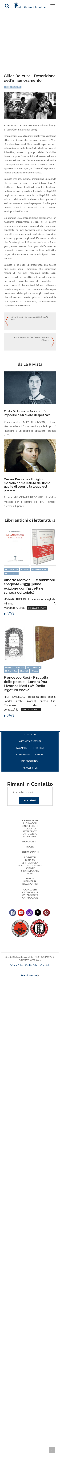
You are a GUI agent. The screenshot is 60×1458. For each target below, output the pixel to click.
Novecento (11, 573)
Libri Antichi (30, 820)
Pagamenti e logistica (30, 748)
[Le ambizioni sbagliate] (16, 546)
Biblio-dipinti (30, 851)
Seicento (30, 828)
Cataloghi (30, 889)
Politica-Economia (30, 865)
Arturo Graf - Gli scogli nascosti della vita (29, 318)
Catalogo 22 (30, 897)
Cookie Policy (32, 965)
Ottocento (30, 833)
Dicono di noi (30, 761)
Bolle (30, 846)
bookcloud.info (36, 970)
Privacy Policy (16, 965)
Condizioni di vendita (30, 754)
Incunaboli (30, 823)
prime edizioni (39, 569)
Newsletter (30, 767)
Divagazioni (30, 884)
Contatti (30, 734)
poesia (34, 671)
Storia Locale (30, 870)
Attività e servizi (30, 741)
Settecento (30, 831)
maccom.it (20, 970)
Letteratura (30, 862)
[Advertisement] (30, 42)
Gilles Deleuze (12, 87)
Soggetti (30, 857)
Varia (30, 873)
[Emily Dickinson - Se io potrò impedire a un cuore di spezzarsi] (30, 387)
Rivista (30, 878)
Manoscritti (30, 841)
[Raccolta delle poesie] (15, 644)
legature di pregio (14, 667)
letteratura (11, 569)
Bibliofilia (30, 881)
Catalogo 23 (30, 895)
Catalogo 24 (30, 892)
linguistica (11, 671)
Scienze (30, 868)
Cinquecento (30, 826)
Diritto (30, 860)
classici (25, 569)
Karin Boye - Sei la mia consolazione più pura (31, 338)
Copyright (45, 965)
